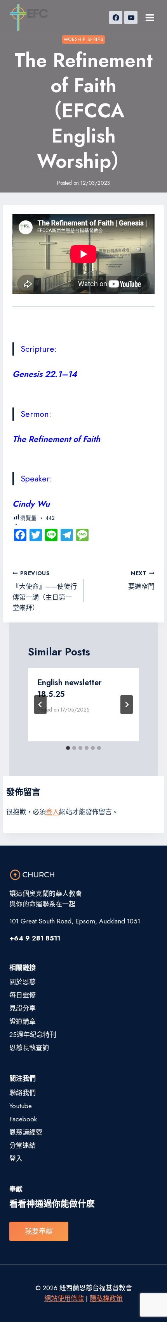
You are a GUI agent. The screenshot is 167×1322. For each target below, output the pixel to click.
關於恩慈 (22, 982)
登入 (52, 812)
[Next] (126, 704)
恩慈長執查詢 (29, 1047)
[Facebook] (115, 17)
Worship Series (83, 39)
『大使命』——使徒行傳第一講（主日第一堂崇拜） (44, 590)
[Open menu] (149, 17)
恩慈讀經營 (25, 1132)
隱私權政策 (106, 1298)
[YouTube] (130, 17)
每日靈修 (22, 995)
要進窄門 (141, 580)
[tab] (68, 748)
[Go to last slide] (40, 704)
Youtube (20, 1106)
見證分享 (22, 1008)
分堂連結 (22, 1145)
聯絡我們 (22, 1092)
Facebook (23, 1119)
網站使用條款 (64, 1298)
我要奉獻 (39, 1231)
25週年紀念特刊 (32, 1034)
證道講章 (22, 1021)
